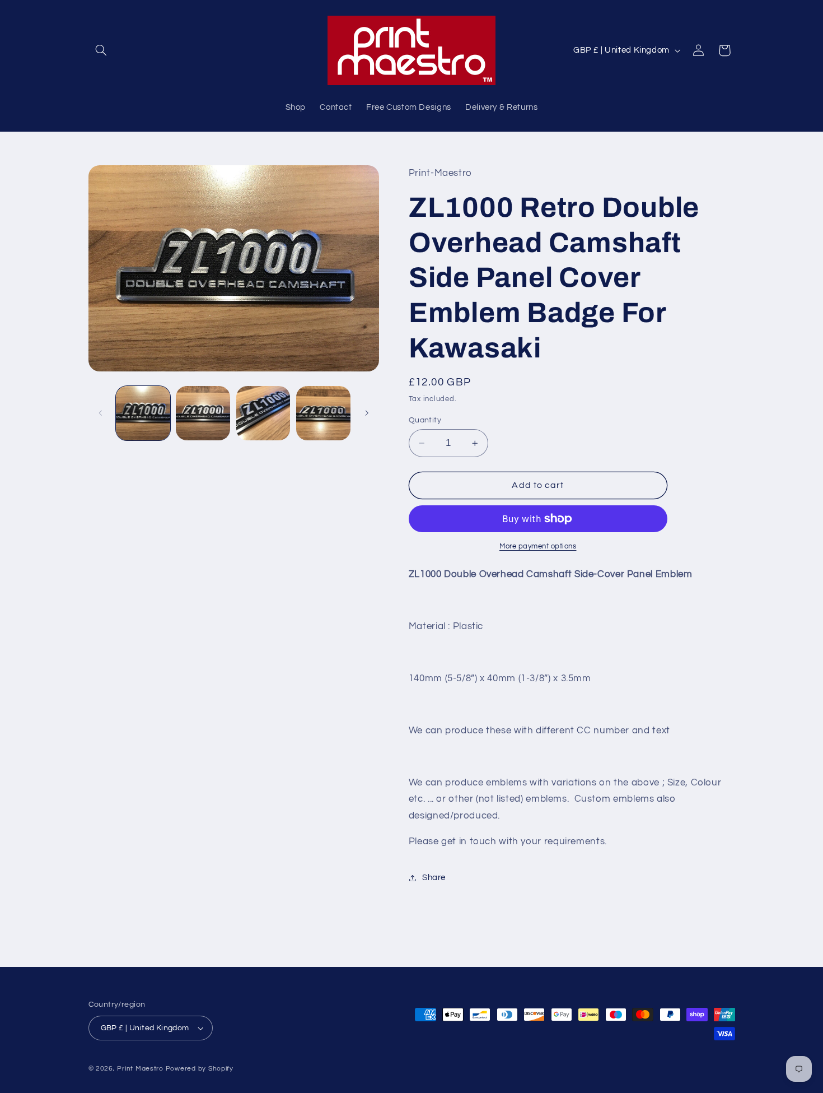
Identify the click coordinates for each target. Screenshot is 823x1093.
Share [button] (434, 877)
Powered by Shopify (199, 1069)
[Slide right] (366, 413)
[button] (101, 50)
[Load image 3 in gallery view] (263, 413)
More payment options (538, 546)
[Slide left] (100, 413)
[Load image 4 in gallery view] (323, 413)
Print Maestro (140, 1069)
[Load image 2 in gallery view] (203, 413)
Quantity (425, 420)
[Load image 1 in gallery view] (143, 413)
